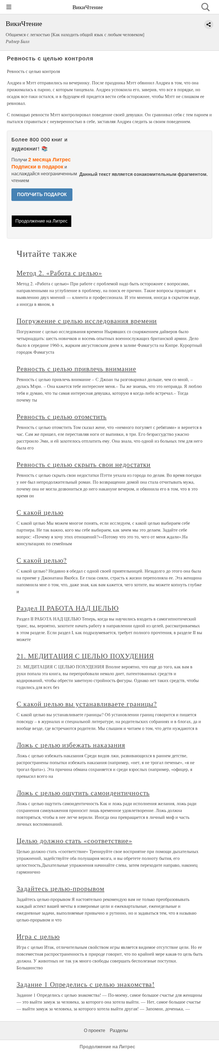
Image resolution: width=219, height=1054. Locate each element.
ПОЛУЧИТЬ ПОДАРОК (42, 194)
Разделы (119, 1030)
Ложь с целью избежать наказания (71, 744)
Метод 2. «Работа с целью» (59, 272)
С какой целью (40, 512)
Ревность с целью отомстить (62, 416)
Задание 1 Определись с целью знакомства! (86, 984)
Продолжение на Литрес (41, 221)
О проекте (94, 1030)
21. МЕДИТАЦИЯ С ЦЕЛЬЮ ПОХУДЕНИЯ (85, 655)
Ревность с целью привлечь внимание (76, 368)
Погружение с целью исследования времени (87, 320)
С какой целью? (42, 560)
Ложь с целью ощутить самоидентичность (83, 792)
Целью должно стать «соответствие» (74, 840)
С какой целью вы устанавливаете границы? (87, 703)
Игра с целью (38, 936)
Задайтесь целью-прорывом (60, 888)
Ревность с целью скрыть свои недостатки (84, 464)
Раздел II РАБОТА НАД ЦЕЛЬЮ (68, 608)
